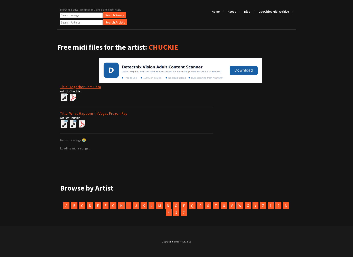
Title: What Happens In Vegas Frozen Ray (93, 113)
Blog (247, 11)
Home (216, 11)
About (232, 11)
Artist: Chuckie (70, 91)
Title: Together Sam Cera (80, 86)
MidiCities (185, 241)
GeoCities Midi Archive (274, 11)
